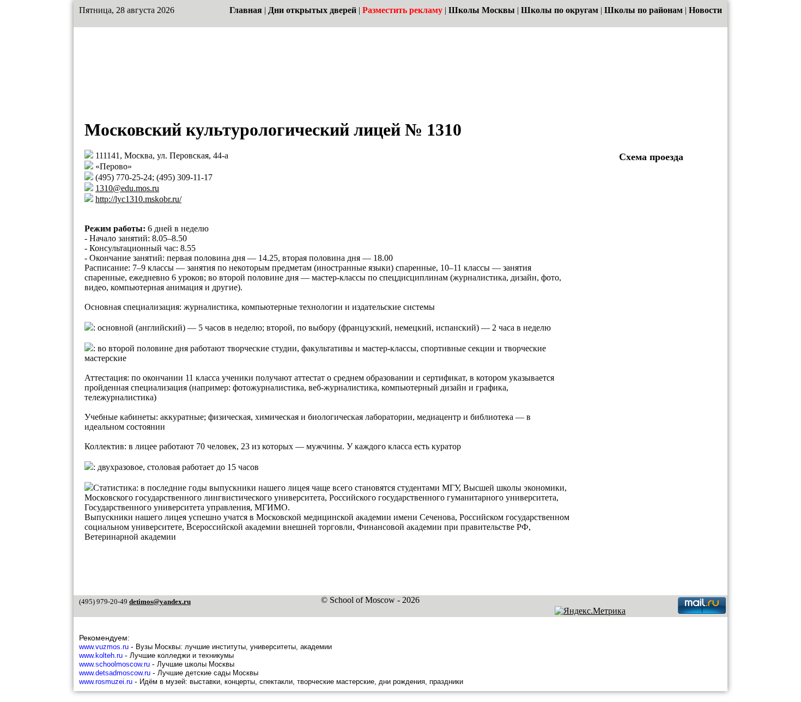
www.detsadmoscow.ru (114, 673)
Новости (705, 10)
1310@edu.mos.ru (127, 188)
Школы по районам (643, 10)
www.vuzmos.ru (104, 647)
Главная (245, 10)
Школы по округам (559, 10)
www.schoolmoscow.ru (114, 664)
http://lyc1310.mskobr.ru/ (138, 199)
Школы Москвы (481, 10)
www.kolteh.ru (101, 655)
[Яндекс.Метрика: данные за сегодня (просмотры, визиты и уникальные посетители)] (590, 611)
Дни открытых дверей (312, 10)
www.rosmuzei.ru (105, 681)
